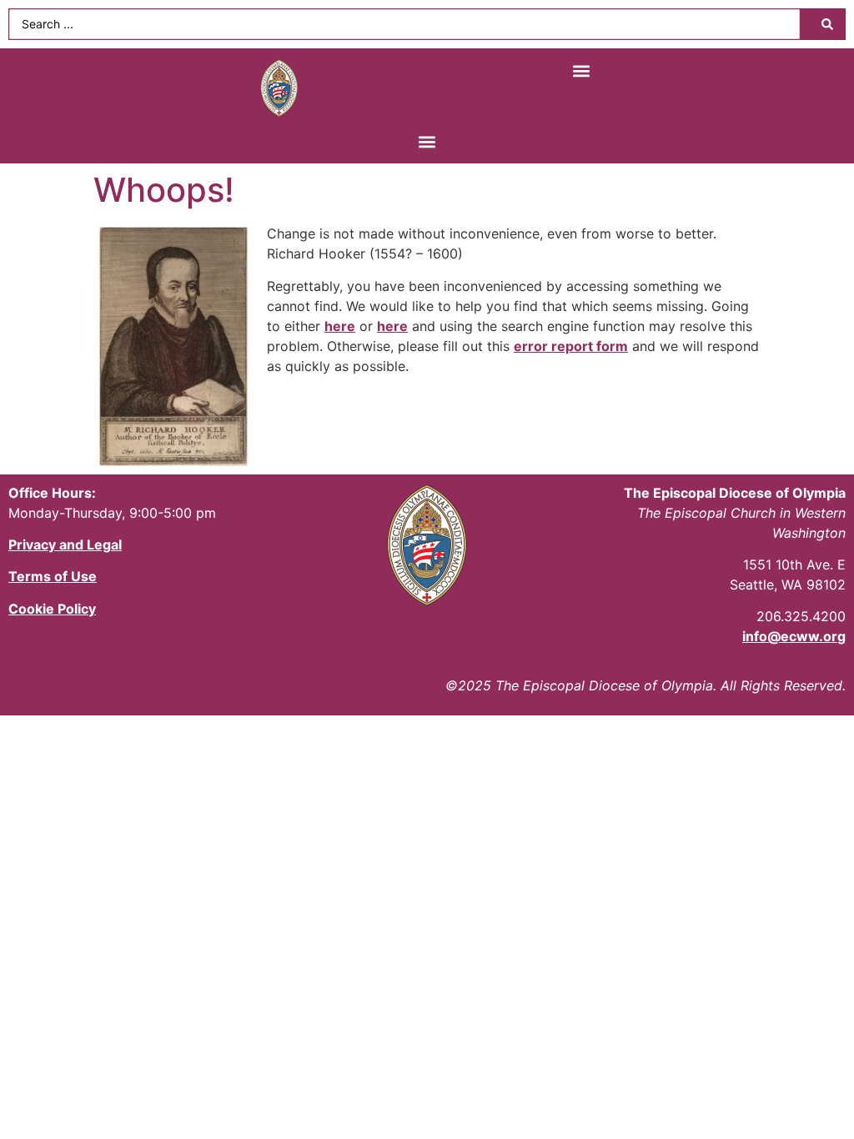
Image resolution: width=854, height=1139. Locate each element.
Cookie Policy (52, 608)
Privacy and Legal (65, 544)
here (339, 326)
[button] (581, 70)
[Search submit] (827, 24)
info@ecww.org (794, 636)
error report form (571, 346)
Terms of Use (52, 576)
